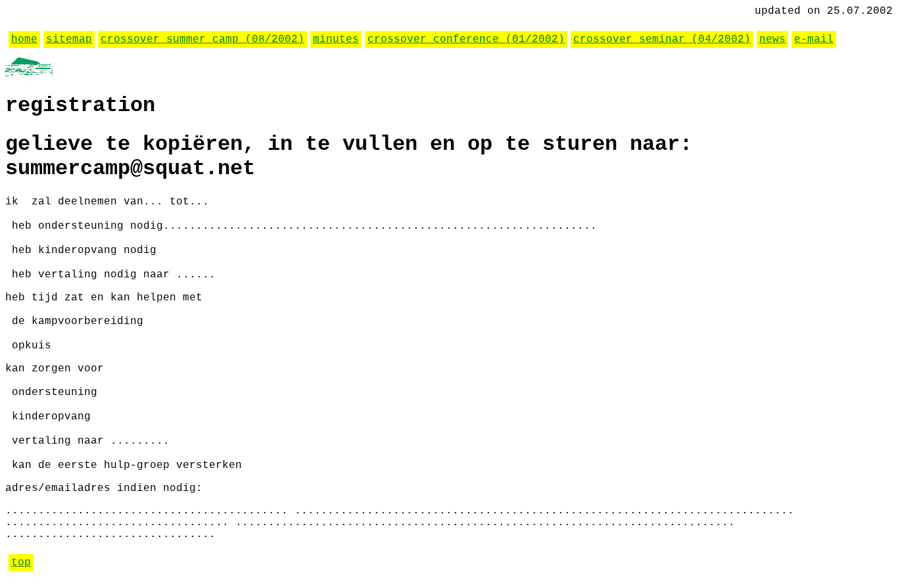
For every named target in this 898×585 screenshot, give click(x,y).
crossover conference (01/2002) (466, 39)
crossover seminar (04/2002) (662, 39)
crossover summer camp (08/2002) (202, 39)
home (24, 39)
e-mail (814, 39)
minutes (336, 39)
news (772, 39)
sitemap (69, 39)
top (21, 563)
